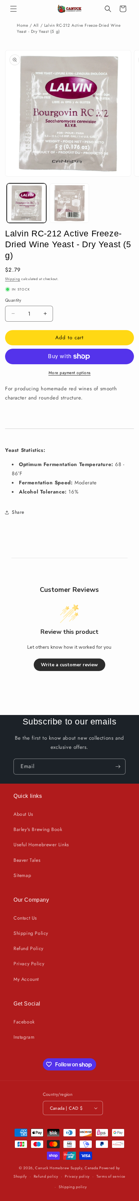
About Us (23, 814)
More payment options (70, 373)
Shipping (12, 278)
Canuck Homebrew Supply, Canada (66, 1168)
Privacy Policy (28, 963)
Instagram (23, 1037)
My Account (26, 979)
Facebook (24, 1021)
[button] (13, 8)
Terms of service (111, 1176)
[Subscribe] (117, 767)
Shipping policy (73, 1187)
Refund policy (46, 1176)
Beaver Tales (26, 860)
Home (22, 25)
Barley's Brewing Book (37, 829)
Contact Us (25, 918)
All (36, 25)
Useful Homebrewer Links (41, 844)
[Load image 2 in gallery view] (69, 203)
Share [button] (18, 512)
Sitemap (22, 875)
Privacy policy (77, 1176)
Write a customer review (69, 665)
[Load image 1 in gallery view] (26, 203)
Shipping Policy (30, 933)
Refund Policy (28, 948)
